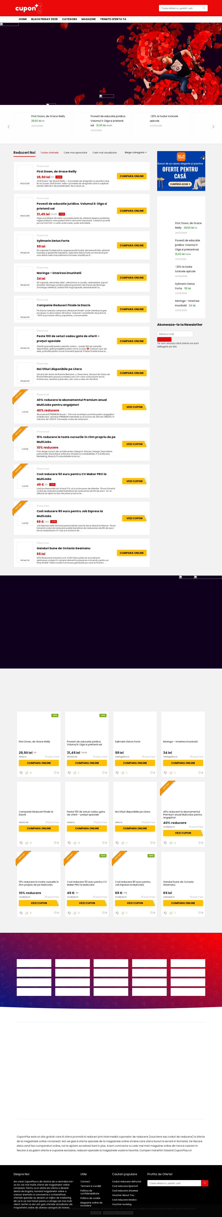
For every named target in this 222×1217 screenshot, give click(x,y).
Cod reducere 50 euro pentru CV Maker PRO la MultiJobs (87, 883)
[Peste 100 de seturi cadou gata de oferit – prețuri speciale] (25, 338)
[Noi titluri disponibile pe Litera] (25, 371)
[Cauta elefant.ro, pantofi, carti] (204, 8)
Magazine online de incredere (91, 1204)
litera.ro (118, 822)
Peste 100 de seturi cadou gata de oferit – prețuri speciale (86, 813)
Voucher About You (123, 1195)
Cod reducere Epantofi (125, 1186)
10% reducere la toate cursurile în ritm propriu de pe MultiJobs (39, 883)
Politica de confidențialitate (89, 1192)
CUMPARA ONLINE (132, 176)
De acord (96, 1213)
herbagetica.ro (122, 756)
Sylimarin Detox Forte (53, 241)
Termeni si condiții (90, 1186)
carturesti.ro (169, 897)
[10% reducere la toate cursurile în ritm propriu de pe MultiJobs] (25, 439)
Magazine (88, 19)
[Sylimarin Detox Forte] (25, 242)
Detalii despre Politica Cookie (118, 1213)
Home (23, 19)
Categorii (69, 19)
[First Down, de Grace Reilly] (25, 173)
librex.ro (22, 756)
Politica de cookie (90, 1198)
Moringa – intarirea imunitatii (59, 273)
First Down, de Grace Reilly (48, 116)
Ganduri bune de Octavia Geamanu (63, 548)
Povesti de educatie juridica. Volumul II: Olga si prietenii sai (108, 120)
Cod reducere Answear (125, 1190)
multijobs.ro (169, 826)
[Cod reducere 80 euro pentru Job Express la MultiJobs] (25, 513)
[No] (218, 1210)
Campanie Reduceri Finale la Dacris (63, 305)
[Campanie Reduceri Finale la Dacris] (25, 307)
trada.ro (71, 822)
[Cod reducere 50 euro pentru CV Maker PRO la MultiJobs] (25, 476)
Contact (85, 1181)
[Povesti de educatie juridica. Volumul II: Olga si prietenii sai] (25, 205)
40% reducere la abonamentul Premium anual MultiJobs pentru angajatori (182, 814)
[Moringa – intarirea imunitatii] (25, 275)
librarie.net (72, 756)
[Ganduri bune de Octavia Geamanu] (25, 550)
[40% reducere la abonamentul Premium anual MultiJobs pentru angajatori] (25, 402)
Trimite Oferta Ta (113, 19)
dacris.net (23, 822)
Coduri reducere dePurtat (126, 1181)
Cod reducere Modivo (124, 1199)
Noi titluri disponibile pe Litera (59, 369)
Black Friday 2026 (44, 19)
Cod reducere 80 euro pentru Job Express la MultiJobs (132, 883)
